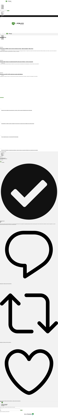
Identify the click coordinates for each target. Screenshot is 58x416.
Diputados (2, 17)
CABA (2, 154)
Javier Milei (2, 15)
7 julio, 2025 (2, 75)
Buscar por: (1, 408)
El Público (3, 162)
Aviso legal (2, 405)
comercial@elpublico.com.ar (3, 158)
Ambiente (2, 38)
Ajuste (2, 14)
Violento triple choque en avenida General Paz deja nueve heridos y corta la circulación (16, 61)
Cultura (2, 7)
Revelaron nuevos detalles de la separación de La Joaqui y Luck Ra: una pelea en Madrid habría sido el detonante (16, 110)
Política (2, 35)
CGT (1, 12)
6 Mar (0, 221)
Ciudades (2, 36)
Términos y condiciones (4, 404)
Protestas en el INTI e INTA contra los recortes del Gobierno (11, 74)
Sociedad (2, 5)
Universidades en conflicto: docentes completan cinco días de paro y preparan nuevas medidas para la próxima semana (17, 123)
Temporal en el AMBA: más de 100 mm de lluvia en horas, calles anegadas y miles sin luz (16, 48)
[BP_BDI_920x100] (29, 415)
